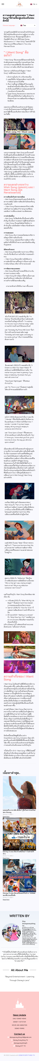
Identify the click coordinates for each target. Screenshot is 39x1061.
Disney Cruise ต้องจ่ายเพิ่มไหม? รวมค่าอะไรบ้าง (18, 853)
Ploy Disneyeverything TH (28, 923)
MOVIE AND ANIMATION (19, 1025)
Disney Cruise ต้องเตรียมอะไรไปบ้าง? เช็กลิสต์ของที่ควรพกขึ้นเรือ (19, 894)
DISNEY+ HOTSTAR (19, 1022)
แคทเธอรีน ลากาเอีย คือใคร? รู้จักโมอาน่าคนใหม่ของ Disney (19, 811)
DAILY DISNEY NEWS (19, 1018)
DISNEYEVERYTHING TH (26, 1055)
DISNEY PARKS (19, 1028)
